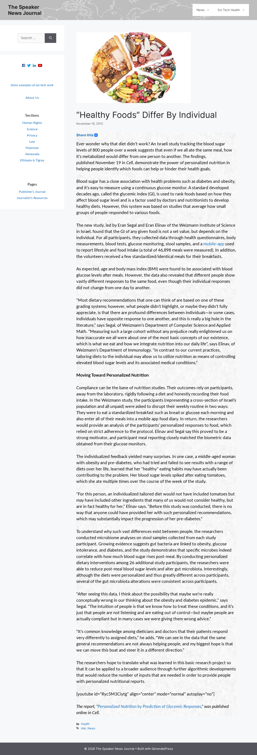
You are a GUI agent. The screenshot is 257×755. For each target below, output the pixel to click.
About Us (32, 97)
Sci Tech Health (229, 10)
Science (32, 129)
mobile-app (213, 244)
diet (83, 728)
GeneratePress (162, 749)
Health (85, 724)
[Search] (50, 38)
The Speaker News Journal (25, 10)
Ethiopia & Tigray (32, 160)
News (201, 10)
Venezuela (32, 154)
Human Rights (32, 122)
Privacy (32, 135)
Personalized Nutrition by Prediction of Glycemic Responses (149, 706)
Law (32, 141)
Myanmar (32, 148)
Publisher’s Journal (32, 191)
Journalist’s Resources (32, 198)
